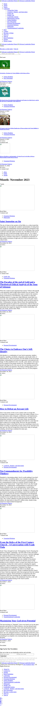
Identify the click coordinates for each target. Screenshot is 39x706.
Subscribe (3, 656)
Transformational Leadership (15, 28)
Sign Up (6, 34)
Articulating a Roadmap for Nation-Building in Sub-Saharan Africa (15, 73)
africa (5, 172)
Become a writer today (6, 49)
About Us (6, 669)
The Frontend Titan (28, 664)
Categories (7, 8)
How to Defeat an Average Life (14, 409)
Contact (6, 31)
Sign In (6, 36)
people (5, 175)
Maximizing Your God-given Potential (17, 621)
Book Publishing (8, 38)
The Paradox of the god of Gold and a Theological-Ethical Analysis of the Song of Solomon (18, 284)
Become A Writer (9, 33)
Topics (5, 7)
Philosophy (10, 26)
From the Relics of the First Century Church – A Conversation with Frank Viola (17, 544)
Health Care (10, 15)
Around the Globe (12, 10)
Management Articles (13, 18)
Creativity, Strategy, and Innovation (17, 12)
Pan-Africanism (11, 21)
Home (5, 4)
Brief (5, 30)
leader (5, 173)
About (5, 5)
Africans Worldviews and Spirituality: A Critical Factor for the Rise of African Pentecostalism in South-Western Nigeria (17, 157)
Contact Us (7, 671)
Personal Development (13, 23)
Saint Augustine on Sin (10, 221)
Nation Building (12, 20)
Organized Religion (13, 25)
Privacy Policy (8, 41)
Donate (6, 39)
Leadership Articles (12, 17)
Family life (10, 13)
